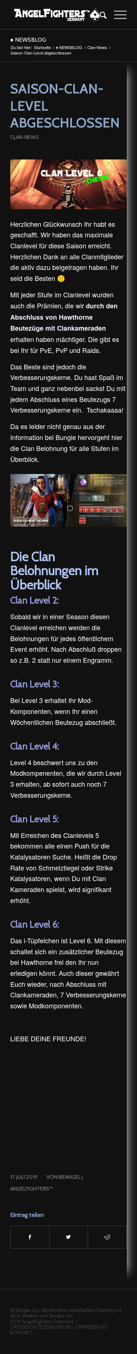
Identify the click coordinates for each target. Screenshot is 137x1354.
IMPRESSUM (91, 1327)
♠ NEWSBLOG (28, 39)
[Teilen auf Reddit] (107, 1237)
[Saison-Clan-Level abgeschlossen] (68, 184)
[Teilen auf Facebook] (30, 1237)
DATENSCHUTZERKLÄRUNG (41, 1327)
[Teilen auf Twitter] (69, 1237)
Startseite (42, 47)
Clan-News (97, 47)
